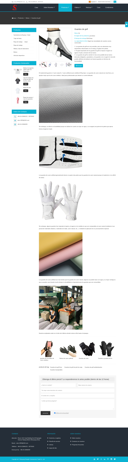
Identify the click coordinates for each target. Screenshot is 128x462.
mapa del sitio (53, 448)
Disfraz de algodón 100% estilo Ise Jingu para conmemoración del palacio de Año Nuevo (28, 69)
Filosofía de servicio (54, 441)
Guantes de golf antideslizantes (93, 367)
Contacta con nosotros (78, 441)
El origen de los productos (82, 35)
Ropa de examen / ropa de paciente (28, 98)
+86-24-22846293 (22, 124)
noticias (51, 444)
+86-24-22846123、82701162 (35, 1)
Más (26, 74)
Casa (36, 7)
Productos (64, 7)
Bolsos (27, 18)
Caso (98, 7)
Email (79, 65)
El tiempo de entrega (80, 38)
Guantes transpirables (56, 370)
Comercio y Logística (55, 438)
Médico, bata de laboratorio (21, 48)
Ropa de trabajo (18, 45)
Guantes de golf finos (56, 367)
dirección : (14, 438)
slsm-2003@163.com (19, 1)
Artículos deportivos (19, 55)
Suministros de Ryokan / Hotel (22, 35)
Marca (76, 33)
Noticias (88, 7)
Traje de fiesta (17, 38)
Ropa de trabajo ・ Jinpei (21, 42)
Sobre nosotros (48, 7)
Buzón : (14, 443)
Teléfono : (14, 446)
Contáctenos (109, 7)
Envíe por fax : (16, 449)
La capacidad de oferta (81, 41)
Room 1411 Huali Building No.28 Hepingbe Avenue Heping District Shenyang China (29, 438)
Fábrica (77, 7)
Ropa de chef (27, 87)
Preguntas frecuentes (78, 444)
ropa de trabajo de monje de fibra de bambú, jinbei (28, 79)
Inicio (14, 18)
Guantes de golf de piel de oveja (73, 367)
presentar (45, 413)
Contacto (15, 434)
